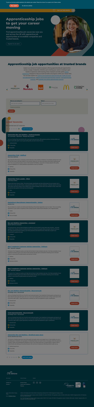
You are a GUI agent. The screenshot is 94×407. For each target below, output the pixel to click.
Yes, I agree (14, 5)
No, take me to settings (27, 5)
